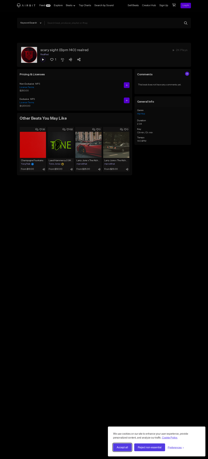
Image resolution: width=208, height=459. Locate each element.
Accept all (122, 447)
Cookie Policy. (170, 437)
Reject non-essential (150, 447)
